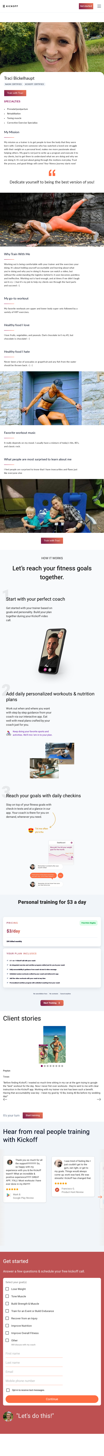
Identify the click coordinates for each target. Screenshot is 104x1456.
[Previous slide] (5, 1100)
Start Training (50, 1002)
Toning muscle (14, 118)
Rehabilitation (14, 114)
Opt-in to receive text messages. (28, 1390)
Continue (52, 1399)
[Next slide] (99, 1100)
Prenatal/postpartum (17, 109)
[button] (42, 1066)
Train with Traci (15, 93)
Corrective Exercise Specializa (22, 123)
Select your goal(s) (16, 1282)
